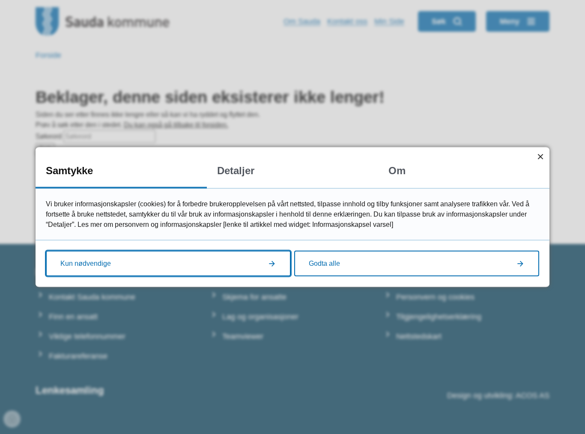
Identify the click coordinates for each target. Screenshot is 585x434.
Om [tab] (397, 170)
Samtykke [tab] (69, 170)
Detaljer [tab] (235, 170)
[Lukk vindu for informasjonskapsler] (540, 156)
